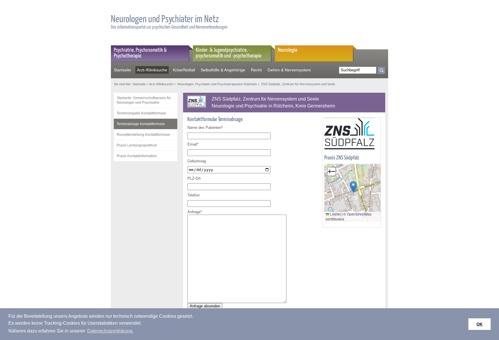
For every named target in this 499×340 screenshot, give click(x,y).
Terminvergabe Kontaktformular (141, 113)
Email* (192, 144)
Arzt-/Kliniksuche (152, 70)
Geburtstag (196, 161)
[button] (353, 187)
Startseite (122, 70)
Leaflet (335, 213)
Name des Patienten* (205, 127)
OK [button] (479, 324)
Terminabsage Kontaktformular (141, 124)
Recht (256, 70)
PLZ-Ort (194, 178)
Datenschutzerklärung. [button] (110, 330)
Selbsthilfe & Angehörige (223, 70)
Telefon (193, 195)
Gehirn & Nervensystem (289, 70)
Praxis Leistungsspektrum (137, 145)
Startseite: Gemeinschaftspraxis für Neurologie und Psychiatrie (144, 100)
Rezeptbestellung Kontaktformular (143, 135)
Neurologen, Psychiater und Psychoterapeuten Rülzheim (216, 84)
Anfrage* (194, 212)
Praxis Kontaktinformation (137, 156)
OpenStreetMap (359, 213)
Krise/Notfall (184, 70)
